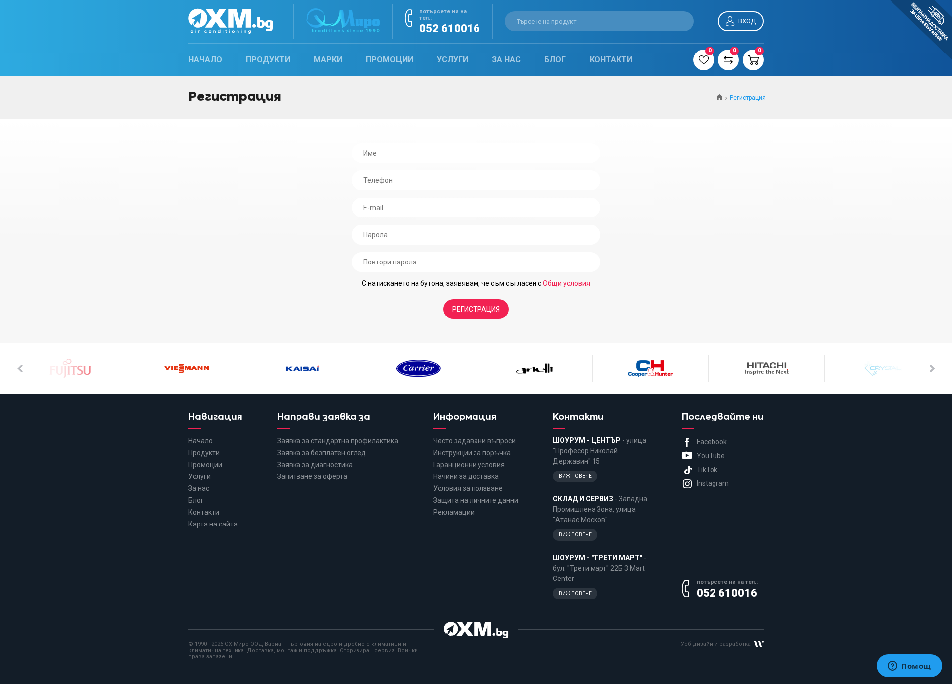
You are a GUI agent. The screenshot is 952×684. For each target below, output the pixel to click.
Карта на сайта (213, 524)
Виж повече (575, 476)
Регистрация (476, 309)
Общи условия (566, 283)
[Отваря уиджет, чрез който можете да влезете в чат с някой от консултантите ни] (909, 666)
